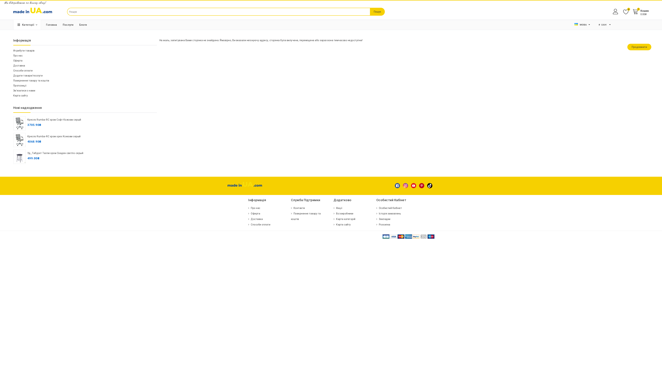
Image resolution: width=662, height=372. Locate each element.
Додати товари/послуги (28, 75)
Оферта (18, 60)
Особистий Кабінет (390, 208)
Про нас (18, 55)
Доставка (19, 65)
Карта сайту (20, 95)
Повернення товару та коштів (31, 80)
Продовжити (639, 47)
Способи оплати (23, 70)
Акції (339, 208)
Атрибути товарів (24, 50)
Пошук (377, 11)
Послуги (68, 24)
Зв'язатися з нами (24, 90)
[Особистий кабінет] (616, 12)
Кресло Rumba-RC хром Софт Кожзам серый (54, 119)
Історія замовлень (390, 213)
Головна (51, 24)
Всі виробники (344, 213)
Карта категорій (345, 219)
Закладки (384, 219)
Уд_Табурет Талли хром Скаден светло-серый (55, 153)
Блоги (83, 24)
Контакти (299, 208)
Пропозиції (20, 85)
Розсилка (384, 224)
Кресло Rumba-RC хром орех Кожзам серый (54, 136)
